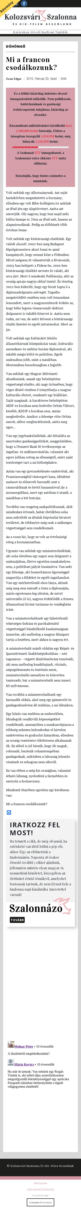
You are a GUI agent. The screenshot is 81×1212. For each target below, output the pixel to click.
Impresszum (40, 1183)
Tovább (17, 920)
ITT (37, 153)
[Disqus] (40, 983)
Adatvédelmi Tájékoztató (40, 1189)
